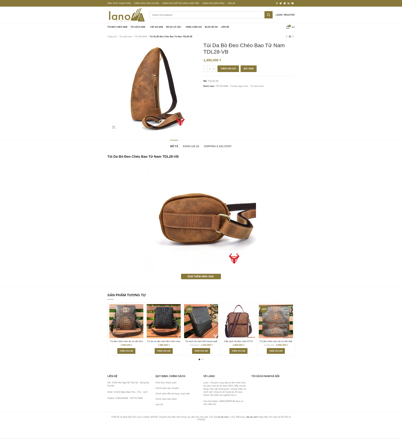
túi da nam (223, 417)
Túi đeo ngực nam (239, 86)
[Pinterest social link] (285, 3)
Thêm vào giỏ (228, 68)
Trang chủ (112, 36)
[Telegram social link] (293, 3)
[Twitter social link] (281, 3)
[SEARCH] (268, 14)
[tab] (174, 145)
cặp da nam (252, 417)
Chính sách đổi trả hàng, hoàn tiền (172, 393)
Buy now (248, 68)
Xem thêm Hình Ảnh (200, 276)
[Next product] (293, 36)
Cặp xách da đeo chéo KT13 (238, 341)
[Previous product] (286, 36)
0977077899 (136, 398)
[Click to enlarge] (114, 127)
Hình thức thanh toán (166, 382)
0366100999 (122, 398)
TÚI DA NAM (141, 36)
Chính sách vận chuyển (167, 388)
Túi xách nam (126, 36)
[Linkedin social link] (289, 3)
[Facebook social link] (277, 3)
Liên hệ (159, 404)
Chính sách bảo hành (166, 399)
